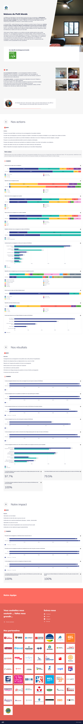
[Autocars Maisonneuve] (70, 648)
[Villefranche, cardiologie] (47, 277)
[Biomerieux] (49, 637)
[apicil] (8, 637)
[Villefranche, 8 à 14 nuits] (80, 293)
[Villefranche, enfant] (69, 202)
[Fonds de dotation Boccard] (18, 648)
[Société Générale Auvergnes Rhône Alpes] (70, 700)
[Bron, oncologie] (31, 274)
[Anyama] (49, 648)
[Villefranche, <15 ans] (9, 187)
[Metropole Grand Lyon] (18, 658)
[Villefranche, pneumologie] (50, 277)
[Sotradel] (8, 658)
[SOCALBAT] (18, 700)
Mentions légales (78, 722)
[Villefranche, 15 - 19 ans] (15, 306)
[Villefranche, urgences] (44, 277)
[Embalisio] (8, 679)
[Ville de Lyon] (39, 679)
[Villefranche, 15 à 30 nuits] (79, 171)
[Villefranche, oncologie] (45, 277)
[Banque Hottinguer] (39, 700)
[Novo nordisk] (39, 658)
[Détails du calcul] (80, 165)
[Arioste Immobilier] (8, 700)
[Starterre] (60, 648)
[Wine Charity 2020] (18, 679)
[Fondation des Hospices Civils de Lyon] (70, 637)
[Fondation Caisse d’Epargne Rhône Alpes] (39, 637)
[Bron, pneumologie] (61, 274)
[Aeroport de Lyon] (49, 658)
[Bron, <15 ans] (9, 184)
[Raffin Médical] (60, 689)
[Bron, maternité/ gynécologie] (9, 274)
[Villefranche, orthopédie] (53, 277)
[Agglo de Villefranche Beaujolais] (60, 679)
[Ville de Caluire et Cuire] (39, 669)
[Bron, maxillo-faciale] (68, 274)
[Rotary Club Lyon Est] (70, 658)
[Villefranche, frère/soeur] (70, 202)
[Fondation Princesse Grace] (8, 669)
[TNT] (60, 700)
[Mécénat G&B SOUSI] (18, 689)
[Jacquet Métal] (28, 648)
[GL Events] (60, 658)
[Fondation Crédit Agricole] (28, 689)
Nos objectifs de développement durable (19, 50)
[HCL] (49, 679)
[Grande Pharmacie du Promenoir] (28, 700)
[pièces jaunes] (18, 637)
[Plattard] (60, 637)
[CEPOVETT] (70, 679)
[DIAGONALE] (8, 648)
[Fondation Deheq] (49, 700)
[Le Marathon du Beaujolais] (8, 689)
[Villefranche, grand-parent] (72, 202)
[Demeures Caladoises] (28, 669)
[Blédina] (49, 689)
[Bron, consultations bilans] (26, 274)
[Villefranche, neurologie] (48, 277)
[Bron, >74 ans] (79, 184)
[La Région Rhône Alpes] (28, 637)
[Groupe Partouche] (70, 689)
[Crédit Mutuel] (39, 689)
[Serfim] (49, 669)
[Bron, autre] (79, 199)
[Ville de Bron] (28, 679)
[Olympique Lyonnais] (70, 669)
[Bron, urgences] (29, 274)
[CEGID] (60, 669)
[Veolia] (18, 669)
